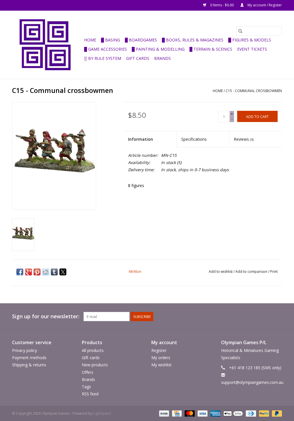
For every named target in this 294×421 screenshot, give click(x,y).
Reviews (244, 139)
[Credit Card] (176, 413)
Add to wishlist (221, 271)
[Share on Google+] (28, 271)
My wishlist (161, 364)
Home (90, 40)
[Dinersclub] (250, 413)
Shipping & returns (29, 364)
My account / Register (264, 5)
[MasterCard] (189, 413)
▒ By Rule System (102, 58)
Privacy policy (24, 350)
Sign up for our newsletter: (45, 316)
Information (140, 139)
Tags (86, 386)
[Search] (240, 31)
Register (159, 350)
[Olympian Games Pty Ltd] (47, 44)
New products (95, 364)
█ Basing (110, 40)
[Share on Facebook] (19, 271)
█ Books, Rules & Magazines (192, 40)
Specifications (194, 139)
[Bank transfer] (163, 413)
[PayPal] (263, 413)
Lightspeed (102, 413)
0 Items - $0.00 (222, 5)
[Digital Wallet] (232, 413)
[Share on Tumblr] (54, 271)
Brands (162, 58)
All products (93, 350)
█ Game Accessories (105, 49)
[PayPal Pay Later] (276, 413)
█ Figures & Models (249, 40)
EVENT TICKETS (252, 49)
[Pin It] (37, 271)
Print (274, 271)
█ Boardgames (141, 40)
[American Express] (214, 413)
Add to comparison (251, 271)
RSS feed (90, 394)
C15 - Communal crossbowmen (254, 90)
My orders (160, 357)
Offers (87, 372)
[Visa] (202, 413)
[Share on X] (62, 271)
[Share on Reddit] (45, 271)
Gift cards (137, 58)
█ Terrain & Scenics (210, 49)
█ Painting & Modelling (158, 49)
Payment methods (29, 357)
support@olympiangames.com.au (252, 382)
